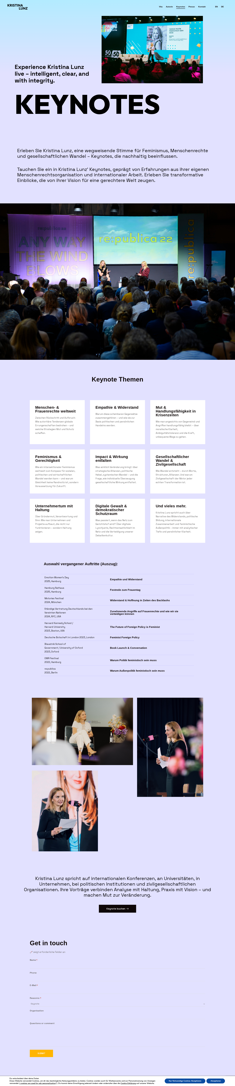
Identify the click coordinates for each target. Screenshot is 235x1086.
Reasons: (35, 998)
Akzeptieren (216, 1081)
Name (33, 960)
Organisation (37, 1010)
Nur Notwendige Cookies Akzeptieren (185, 1081)
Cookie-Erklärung (128, 1083)
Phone (33, 972)
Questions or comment (42, 1023)
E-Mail (34, 985)
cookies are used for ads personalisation (38, 1083)
